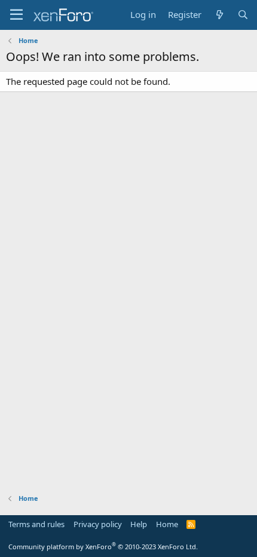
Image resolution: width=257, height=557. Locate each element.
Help (138, 524)
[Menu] (16, 15)
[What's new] (219, 15)
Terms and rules (36, 524)
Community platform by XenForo (103, 546)
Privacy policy (98, 524)
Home (167, 524)
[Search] (243, 15)
